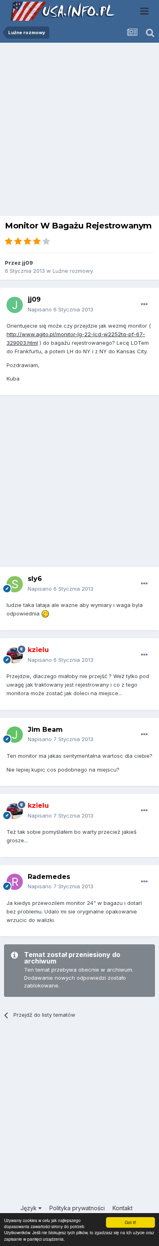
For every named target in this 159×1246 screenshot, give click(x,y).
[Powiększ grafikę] (45, 613)
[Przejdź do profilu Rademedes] (15, 882)
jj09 (27, 262)
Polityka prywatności (77, 1208)
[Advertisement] (79, 131)
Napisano (60, 309)
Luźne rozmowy (73, 270)
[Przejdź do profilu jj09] (15, 305)
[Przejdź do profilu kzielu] (15, 655)
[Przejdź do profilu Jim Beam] (15, 734)
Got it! (130, 1222)
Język (29, 1208)
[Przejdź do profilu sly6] (15, 584)
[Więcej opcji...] (144, 304)
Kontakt (122, 1208)
